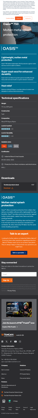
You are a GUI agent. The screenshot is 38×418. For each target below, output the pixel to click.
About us (3, 374)
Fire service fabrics (25, 378)
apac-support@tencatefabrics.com (11, 361)
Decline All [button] (28, 18)
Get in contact (5, 369)
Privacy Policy (12, 290)
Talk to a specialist (18, 253)
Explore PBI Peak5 (9, 327)
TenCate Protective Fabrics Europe (13, 392)
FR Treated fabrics (25, 374)
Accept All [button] (19, 18)
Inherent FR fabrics (25, 369)
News (3, 378)
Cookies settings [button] (10, 18)
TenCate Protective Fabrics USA (12, 395)
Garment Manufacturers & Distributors (8, 386)
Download (7, 188)
